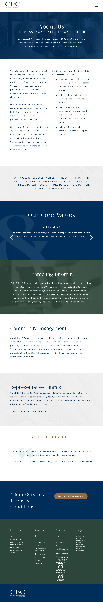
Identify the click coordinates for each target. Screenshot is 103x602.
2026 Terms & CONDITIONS (71, 496)
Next (91, 237)
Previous (11, 237)
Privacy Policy (81, 544)
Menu (96, 5)
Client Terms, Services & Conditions (81, 548)
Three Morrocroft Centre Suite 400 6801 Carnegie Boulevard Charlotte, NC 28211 (17, 545)
